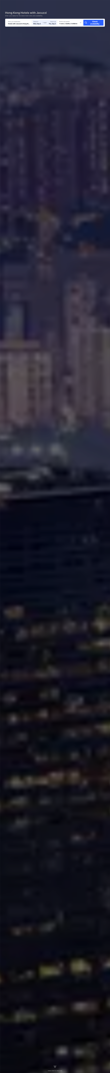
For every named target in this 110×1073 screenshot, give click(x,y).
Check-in (35, 21)
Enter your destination (14, 21)
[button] (95, 2)
